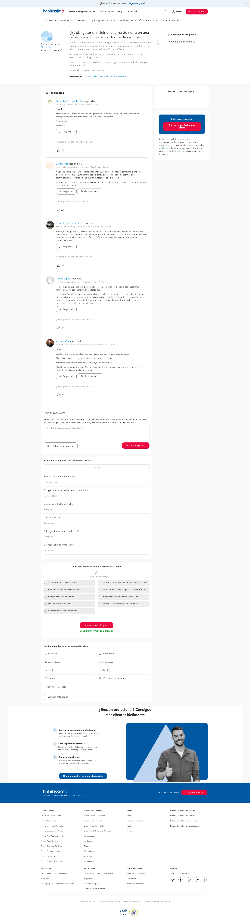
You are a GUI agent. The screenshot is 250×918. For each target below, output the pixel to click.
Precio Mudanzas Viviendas (52, 826)
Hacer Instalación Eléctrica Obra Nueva (121, 597)
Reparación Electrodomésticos (62, 611)
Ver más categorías (58, 697)
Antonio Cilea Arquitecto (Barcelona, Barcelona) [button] (79, 345)
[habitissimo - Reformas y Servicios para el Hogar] (53, 11)
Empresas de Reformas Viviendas (98, 831)
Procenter (131, 831)
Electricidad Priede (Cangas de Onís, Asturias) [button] (78, 227)
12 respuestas (50, 482)
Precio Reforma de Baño (51, 816)
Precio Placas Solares (49, 841)
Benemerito (62, 164)
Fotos (129, 826)
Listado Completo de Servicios (183, 816)
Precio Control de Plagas (51, 861)
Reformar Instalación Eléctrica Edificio (120, 604)
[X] (188, 879)
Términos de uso (87, 902)
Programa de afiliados (136, 884)
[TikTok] (204, 879)
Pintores (87, 846)
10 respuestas (50, 496)
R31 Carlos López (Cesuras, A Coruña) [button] (74, 282)
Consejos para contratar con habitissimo (57, 884)
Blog (129, 816)
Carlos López (63, 279)
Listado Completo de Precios (182, 811)
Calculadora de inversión (94, 889)
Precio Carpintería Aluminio (52, 851)
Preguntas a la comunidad (59, 21)
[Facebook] (180, 879)
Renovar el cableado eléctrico (60, 477)
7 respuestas (49, 537)
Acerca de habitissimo (136, 873)
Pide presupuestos (196, 12)
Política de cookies (133, 902)
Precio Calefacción (49, 856)
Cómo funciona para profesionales (98, 873)
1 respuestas (49, 550)
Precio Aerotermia (48, 821)
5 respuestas (75, 76)
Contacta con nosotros (179, 873)
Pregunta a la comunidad (181, 42)
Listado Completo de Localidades (184, 826)
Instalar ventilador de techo (58, 504)
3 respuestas (49, 523)
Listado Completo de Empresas (183, 821)
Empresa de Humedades (94, 826)
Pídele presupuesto (90, 191)
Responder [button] (67, 132)
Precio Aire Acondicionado (52, 836)
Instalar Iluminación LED (59, 604)
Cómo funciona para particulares (54, 873)
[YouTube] (196, 879)
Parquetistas (89, 836)
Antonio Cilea (63, 341)
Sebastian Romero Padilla (69, 101)
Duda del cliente (52, 517)
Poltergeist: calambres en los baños (63, 531)
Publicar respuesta (135, 445)
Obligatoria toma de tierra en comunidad (66, 490)
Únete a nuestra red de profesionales (83, 776)
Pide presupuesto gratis (96, 625)
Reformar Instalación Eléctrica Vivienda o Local (124, 583)
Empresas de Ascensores (94, 816)
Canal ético (131, 879)
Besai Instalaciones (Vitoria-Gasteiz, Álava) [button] (76, 167)
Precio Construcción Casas (52, 831)
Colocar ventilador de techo (59, 545)
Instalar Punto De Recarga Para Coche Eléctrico (124, 590)
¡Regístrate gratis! (136, 3)
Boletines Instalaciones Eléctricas (63, 590)
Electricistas (82, 21)
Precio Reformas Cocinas (51, 846)
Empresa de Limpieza (93, 821)
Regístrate (45, 879)
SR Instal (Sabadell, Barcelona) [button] (70, 105)
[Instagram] (172, 879)
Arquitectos (89, 861)
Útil (62, 150)
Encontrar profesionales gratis (182, 126)
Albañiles (88, 856)
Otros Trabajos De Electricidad (62, 583)
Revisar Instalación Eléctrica (61, 597)
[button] (47, 36)
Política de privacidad (109, 902)
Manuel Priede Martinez (68, 223)
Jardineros (88, 841)
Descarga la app (91, 884)
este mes (96, 467)
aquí (161, 148)
